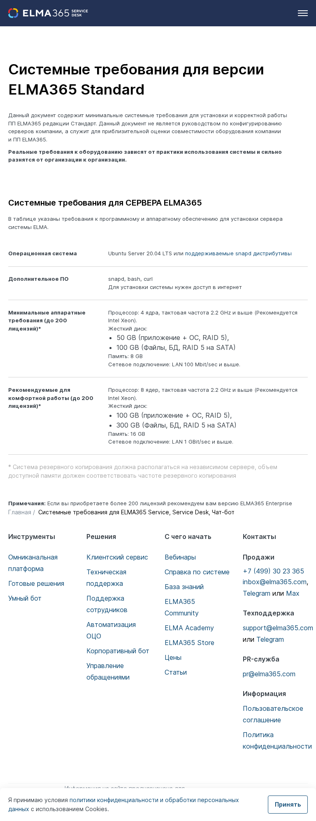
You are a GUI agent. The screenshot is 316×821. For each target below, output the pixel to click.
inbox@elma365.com (275, 582)
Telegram (256, 593)
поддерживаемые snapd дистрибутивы (238, 253)
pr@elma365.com (269, 674)
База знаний (184, 587)
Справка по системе (197, 572)
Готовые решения (36, 583)
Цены (173, 657)
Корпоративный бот (117, 651)
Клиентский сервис (117, 557)
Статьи (176, 672)
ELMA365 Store (189, 642)
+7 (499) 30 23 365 (273, 571)
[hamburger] (303, 13)
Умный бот (25, 598)
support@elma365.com (278, 628)
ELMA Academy (189, 628)
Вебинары (180, 557)
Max (293, 593)
